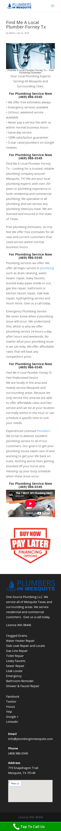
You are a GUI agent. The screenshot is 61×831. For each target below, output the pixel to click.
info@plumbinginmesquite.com (30, 739)
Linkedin (12, 722)
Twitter (11, 702)
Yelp (9, 712)
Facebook (12, 696)
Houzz (10, 707)
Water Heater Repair (20, 641)
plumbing (47, 268)
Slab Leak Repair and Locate (25, 646)
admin (12, 33)
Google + (12, 717)
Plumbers (43, 431)
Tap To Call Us (32, 826)
